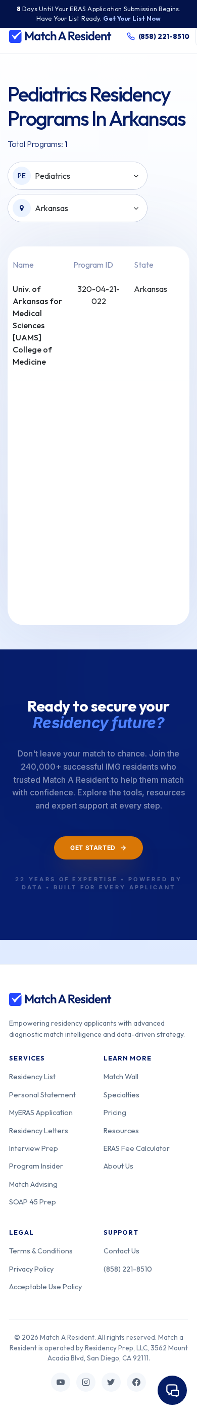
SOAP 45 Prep (32, 1201)
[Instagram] (85, 1382)
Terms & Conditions (41, 1250)
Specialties (121, 1094)
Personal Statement (42, 1094)
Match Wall (121, 1076)
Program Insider (36, 1166)
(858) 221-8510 (128, 1269)
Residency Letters (38, 1130)
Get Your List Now (132, 18)
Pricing (115, 1112)
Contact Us (121, 1250)
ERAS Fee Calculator (137, 1148)
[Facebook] (136, 1382)
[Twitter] (111, 1382)
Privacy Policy (31, 1269)
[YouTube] (60, 1382)
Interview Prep (33, 1148)
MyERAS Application (41, 1112)
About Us (118, 1166)
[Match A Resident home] (60, 36)
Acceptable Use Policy (45, 1286)
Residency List (32, 1076)
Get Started (93, 847)
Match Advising (33, 1184)
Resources (121, 1130)
